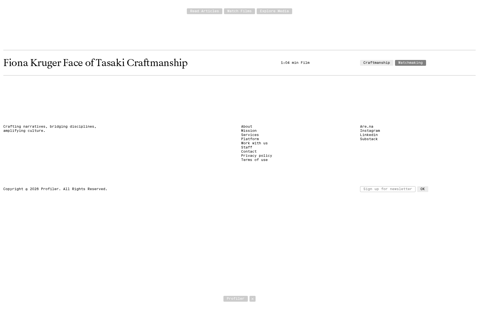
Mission (249, 131)
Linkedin (369, 135)
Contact (249, 151)
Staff (246, 147)
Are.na (366, 126)
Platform (250, 139)
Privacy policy (256, 156)
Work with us (254, 143)
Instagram (370, 131)
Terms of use (254, 160)
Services (250, 135)
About (246, 126)
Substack (369, 139)
